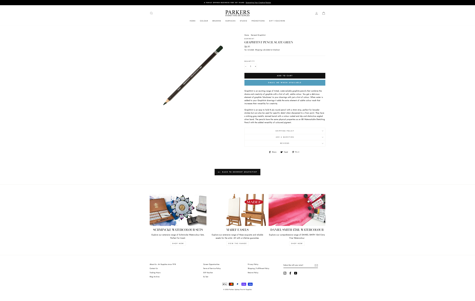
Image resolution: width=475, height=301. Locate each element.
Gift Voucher (208, 272)
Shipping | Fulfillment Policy (258, 268)
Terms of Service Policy (212, 268)
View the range (237, 243)
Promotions (258, 21)
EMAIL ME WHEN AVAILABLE (285, 82)
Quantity (249, 61)
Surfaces (231, 21)
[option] (237, 2)
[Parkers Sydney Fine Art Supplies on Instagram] (284, 273)
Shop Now (178, 243)
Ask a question (285, 137)
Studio (243, 21)
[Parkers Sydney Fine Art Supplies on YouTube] (295, 273)
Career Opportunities (211, 264)
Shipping (258, 49)
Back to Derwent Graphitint (239, 172)
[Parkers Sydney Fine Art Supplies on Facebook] (290, 273)
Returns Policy (253, 272)
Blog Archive (155, 276)
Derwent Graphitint (258, 35)
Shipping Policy (285, 131)
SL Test (205, 276)
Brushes (217, 21)
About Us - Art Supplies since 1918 (163, 264)
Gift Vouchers (277, 21)
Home (193, 21)
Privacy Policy (253, 264)
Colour (204, 21)
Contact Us (154, 268)
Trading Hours (155, 272)
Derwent (249, 39)
